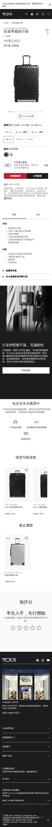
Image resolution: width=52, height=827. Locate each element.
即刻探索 (26, 370)
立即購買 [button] (37, 176)
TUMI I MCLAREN (11, 504)
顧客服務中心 (8, 738)
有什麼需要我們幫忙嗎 (17, 276)
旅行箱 (6, 23)
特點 (14, 215)
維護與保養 (11, 270)
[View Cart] (43, 14)
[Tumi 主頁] (7, 14)
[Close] (49, 4)
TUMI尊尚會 (8, 728)
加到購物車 (15, 176)
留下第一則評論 (11, 45)
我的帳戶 (6, 747)
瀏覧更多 (8, 198)
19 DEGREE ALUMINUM (13, 572)
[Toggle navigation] (48, 14)
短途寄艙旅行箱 (11, 575)
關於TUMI (7, 756)
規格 (38, 215)
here (5, 824)
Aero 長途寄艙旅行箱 (14, 507)
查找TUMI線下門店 (11, 713)
